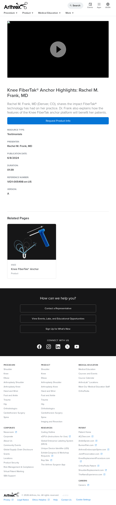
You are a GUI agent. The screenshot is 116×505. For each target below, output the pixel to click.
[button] (58, 120)
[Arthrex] (16, 5)
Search (75, 5)
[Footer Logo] (11, 494)
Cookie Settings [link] (83, 499)
